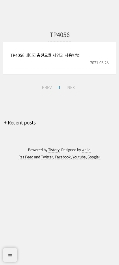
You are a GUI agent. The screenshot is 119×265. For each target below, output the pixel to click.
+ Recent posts (20, 122)
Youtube (79, 157)
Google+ (94, 157)
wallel (86, 149)
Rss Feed (25, 157)
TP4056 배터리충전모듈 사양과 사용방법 (45, 55)
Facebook (63, 157)
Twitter (47, 157)
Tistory (54, 149)
